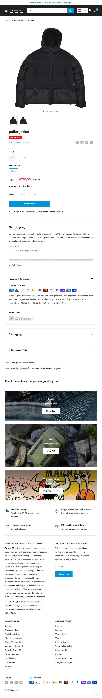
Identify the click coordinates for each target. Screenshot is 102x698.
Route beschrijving (12, 634)
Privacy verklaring (62, 650)
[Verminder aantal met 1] (22, 194)
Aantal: (12, 194)
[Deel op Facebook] (77, 142)
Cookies (58, 654)
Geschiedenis (10, 658)
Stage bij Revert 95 (13, 650)
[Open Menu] (6, 11)
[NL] (82, 10)
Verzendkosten (61, 634)
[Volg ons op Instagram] (11, 682)
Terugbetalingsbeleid (63, 646)
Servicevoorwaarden (63, 658)
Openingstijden (11, 630)
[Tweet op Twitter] (86, 142)
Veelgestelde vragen (63, 662)
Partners (8, 666)
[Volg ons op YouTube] (21, 682)
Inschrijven (64, 574)
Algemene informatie (13, 638)
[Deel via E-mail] (91, 142)
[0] (95, 10)
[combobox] (47, 10)
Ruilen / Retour (61, 642)
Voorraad (59, 638)
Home (7, 20)
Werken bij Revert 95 (14, 646)
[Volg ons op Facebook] (6, 682)
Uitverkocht (29, 203)
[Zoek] (70, 10)
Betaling (58, 626)
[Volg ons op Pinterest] (16, 682)
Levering (58, 630)
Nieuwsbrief (10, 662)
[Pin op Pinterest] (82, 142)
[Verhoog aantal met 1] (35, 194)
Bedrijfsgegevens (12, 654)
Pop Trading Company (19, 142)
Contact (8, 626)
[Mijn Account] (90, 10)
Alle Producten (17, 20)
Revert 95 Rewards (13, 642)
